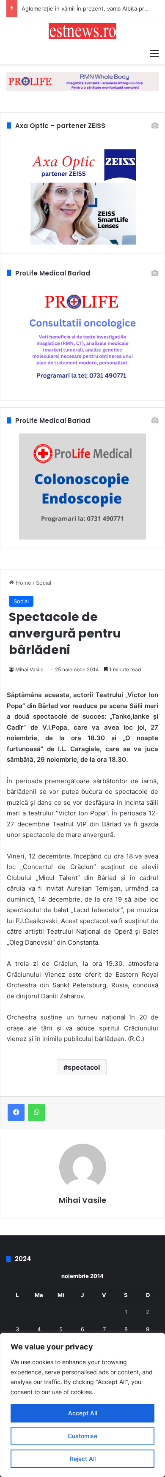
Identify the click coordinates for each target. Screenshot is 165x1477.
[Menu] (154, 53)
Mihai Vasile (29, 669)
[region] (82, 1405)
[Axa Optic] (82, 81)
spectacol (84, 1067)
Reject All (83, 1458)
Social (43, 582)
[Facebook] (16, 1112)
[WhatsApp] (36, 1112)
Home (22, 582)
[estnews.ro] (82, 31)
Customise (82, 1435)
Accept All (82, 1413)
